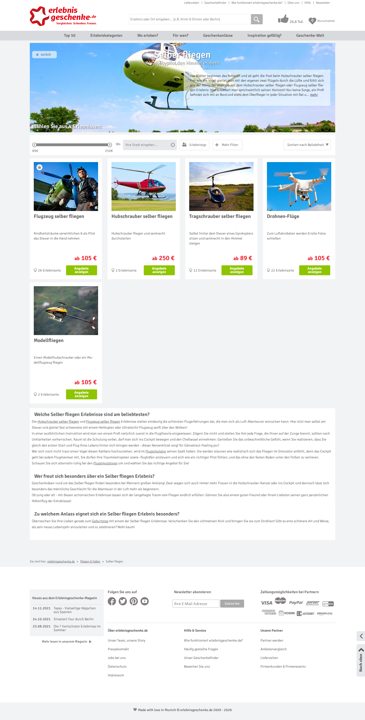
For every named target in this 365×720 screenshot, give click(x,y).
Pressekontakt (118, 649)
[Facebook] (112, 601)
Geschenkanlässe (218, 35)
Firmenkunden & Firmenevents (283, 666)
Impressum (116, 675)
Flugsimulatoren (105, 463)
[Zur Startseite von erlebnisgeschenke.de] (64, 16)
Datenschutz (117, 666)
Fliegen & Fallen (90, 561)
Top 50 (69, 35)
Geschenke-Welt (310, 35)
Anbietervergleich (273, 649)
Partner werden (271, 640)
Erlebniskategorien (106, 35)
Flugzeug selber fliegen (103, 421)
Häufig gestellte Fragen (201, 649)
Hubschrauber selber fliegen (58, 421)
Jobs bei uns (117, 658)
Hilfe (307, 3)
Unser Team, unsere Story (126, 640)
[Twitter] (123, 601)
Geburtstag (100, 521)
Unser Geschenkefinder (201, 658)
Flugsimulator (156, 451)
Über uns (293, 3)
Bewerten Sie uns (197, 666)
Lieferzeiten (191, 3)
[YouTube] (145, 601)
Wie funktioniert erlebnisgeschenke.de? (256, 3)
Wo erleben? (147, 35)
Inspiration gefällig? (264, 35)
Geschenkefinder (215, 3)
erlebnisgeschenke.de (61, 561)
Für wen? (180, 35)
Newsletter (323, 3)
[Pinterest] (134, 601)
